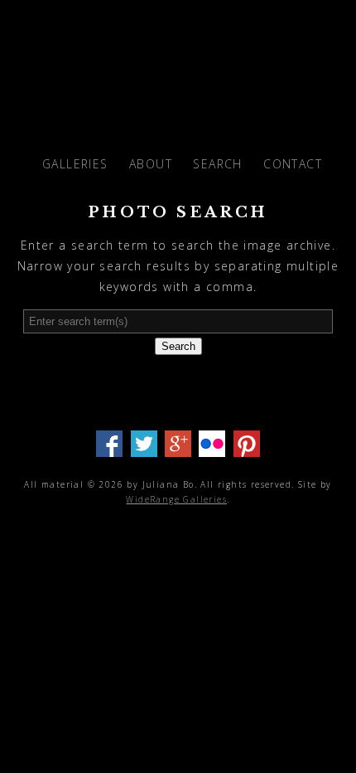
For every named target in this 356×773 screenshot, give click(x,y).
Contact (292, 164)
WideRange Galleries (176, 499)
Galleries (75, 164)
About (150, 164)
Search (217, 164)
